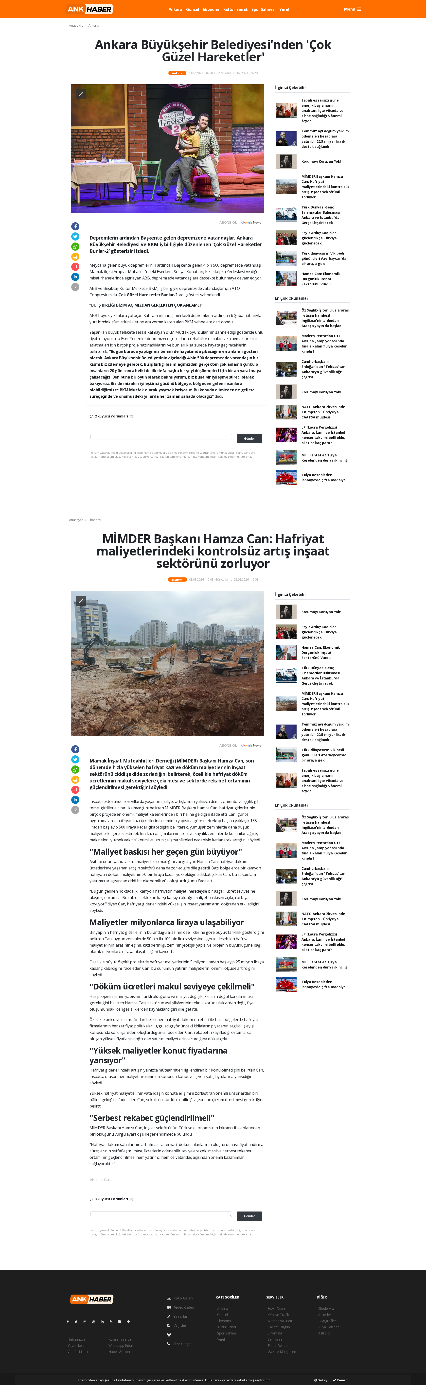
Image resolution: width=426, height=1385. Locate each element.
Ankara (175, 9)
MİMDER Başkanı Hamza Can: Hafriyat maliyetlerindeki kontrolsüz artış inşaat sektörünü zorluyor (326, 186)
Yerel (284, 9)
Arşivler (179, 1325)
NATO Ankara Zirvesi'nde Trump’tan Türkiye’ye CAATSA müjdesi (323, 411)
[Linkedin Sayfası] (104, 1321)
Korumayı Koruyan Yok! (321, 161)
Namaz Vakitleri (280, 1320)
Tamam (342, 1380)
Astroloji (324, 1333)
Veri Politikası (78, 1351)
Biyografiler (327, 1320)
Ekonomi (211, 9)
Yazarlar (180, 1316)
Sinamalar (275, 1333)
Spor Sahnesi (263, 9)
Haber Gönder (119, 1351)
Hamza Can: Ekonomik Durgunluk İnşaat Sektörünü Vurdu (321, 278)
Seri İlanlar (276, 1339)
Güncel (192, 9)
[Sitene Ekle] (130, 1321)
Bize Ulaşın (182, 1343)
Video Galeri (183, 1307)
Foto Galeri (183, 1298)
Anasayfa (76, 25)
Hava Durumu (278, 1308)
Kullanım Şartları (120, 1339)
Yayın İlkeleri (77, 1345)
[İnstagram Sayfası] (87, 1321)
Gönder (249, 438)
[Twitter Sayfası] (78, 1321)
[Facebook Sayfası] (70, 1321)
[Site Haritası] (121, 1321)
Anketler (324, 1314)
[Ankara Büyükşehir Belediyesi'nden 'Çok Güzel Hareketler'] (167, 148)
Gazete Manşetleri (282, 1351)
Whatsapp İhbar (120, 1345)
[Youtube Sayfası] (95, 1321)
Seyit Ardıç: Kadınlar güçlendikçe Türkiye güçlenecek (319, 237)
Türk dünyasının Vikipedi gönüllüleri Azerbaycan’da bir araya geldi (324, 258)
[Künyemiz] (170, 1334)
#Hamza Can (100, 1179)
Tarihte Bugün (279, 1327)
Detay (322, 1380)
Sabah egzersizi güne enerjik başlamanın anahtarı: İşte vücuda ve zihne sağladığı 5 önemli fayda (322, 110)
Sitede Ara (326, 1308)
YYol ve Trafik (278, 1314)
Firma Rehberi (278, 1345)
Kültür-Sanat (235, 9)
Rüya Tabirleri (328, 1327)
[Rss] (113, 1321)
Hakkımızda (76, 1339)
